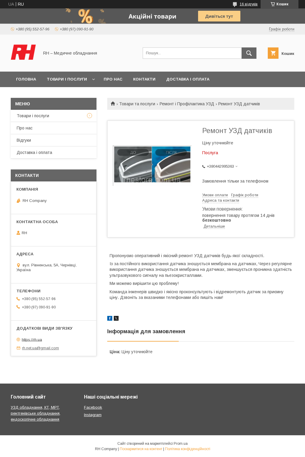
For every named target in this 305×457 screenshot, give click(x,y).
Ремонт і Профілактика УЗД (187, 103)
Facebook (93, 407)
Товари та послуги (137, 103)
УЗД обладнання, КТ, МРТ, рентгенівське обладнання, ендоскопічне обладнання (35, 413)
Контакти (144, 79)
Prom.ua (181, 443)
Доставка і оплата (187, 79)
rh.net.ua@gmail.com (40, 348)
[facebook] (109, 319)
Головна (26, 79)
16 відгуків (249, 4)
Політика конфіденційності (187, 449)
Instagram (93, 415)
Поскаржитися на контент (141, 449)
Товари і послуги (67, 79)
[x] (116, 319)
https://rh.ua (32, 339)
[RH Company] (23, 63)
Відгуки (24, 140)
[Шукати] (249, 53)
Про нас (113, 79)
